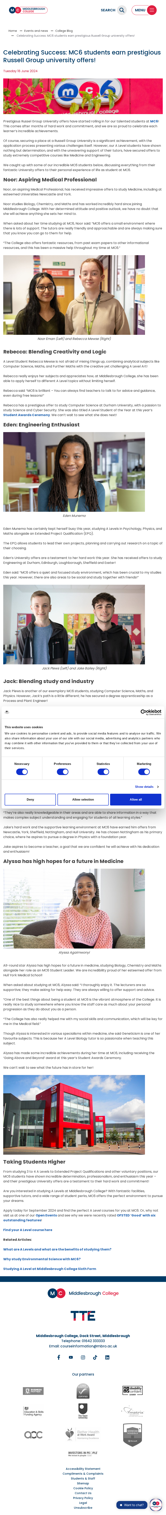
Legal (83, 1503)
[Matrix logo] (132, 1410)
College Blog (64, 31)
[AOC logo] (33, 1435)
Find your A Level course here (27, 1230)
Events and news (36, 31)
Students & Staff (83, 1478)
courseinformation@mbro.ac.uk (88, 1346)
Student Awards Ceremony (26, 415)
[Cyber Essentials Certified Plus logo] (83, 1391)
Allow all (136, 799)
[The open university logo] (83, 1411)
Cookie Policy (83, 1488)
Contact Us (83, 1493)
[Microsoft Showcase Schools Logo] (133, 1435)
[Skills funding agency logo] (33, 1411)
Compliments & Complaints (83, 1474)
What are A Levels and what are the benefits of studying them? (57, 1249)
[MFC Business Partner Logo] (33, 1391)
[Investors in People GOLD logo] (83, 1454)
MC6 (154, 121)
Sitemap (83, 1483)
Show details (144, 786)
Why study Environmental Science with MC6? (42, 1259)
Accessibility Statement (83, 1469)
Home (13, 31)
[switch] (62, 772)
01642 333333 (93, 1340)
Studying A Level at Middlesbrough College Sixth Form (49, 1269)
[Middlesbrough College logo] (83, 1293)
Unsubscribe (83, 1508)
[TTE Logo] (83, 1316)
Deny (30, 799)
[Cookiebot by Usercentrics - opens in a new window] (143, 712)
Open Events (46, 1215)
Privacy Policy (83, 1498)
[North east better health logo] (83, 1434)
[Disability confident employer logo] (132, 1391)
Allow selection (83, 799)
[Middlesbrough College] (28, 10)
